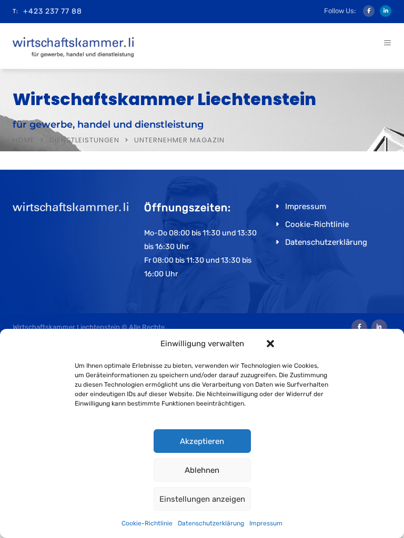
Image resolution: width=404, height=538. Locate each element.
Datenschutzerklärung (211, 523)
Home (24, 140)
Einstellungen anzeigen (202, 499)
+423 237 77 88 (52, 11)
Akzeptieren (202, 441)
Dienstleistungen (84, 140)
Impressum (265, 523)
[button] (270, 343)
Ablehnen (202, 470)
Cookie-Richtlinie (147, 523)
